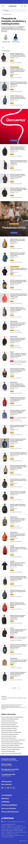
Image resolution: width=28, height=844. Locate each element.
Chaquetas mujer (6, 41)
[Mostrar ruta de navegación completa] (1, 14)
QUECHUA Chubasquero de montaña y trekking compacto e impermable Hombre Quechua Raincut (17, 70)
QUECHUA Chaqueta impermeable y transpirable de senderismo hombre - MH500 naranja (18, 295)
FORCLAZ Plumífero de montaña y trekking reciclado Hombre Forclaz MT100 (18, 480)
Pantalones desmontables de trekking (10, 745)
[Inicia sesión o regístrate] (22, 6)
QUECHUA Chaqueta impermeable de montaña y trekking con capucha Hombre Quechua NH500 (18, 189)
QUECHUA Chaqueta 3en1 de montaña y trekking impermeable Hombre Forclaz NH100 (18, 309)
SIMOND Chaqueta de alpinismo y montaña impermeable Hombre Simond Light (18, 535)
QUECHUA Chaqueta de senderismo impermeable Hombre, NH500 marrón (18, 426)
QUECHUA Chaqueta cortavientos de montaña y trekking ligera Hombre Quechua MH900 (18, 411)
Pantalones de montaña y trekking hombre (11, 732)
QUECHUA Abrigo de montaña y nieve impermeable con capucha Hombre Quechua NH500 (18, 175)
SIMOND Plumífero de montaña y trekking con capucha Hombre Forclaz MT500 (17, 254)
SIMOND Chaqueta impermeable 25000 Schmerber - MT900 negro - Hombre (18, 506)
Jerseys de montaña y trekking (8, 724)
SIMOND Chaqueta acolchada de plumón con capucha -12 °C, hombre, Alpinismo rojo (18, 549)
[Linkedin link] (14, 788)
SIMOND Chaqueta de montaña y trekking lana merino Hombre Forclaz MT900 (17, 617)
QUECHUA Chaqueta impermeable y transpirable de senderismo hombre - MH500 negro (18, 162)
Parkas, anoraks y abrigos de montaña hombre (12, 717)
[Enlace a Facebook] (2, 788)
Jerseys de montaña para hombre (9, 730)
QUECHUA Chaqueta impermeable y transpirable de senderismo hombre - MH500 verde (18, 83)
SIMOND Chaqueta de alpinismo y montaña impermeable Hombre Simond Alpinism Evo (18, 399)
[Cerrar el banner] (26, 2)
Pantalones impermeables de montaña (10, 741)
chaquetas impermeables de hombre (10, 706)
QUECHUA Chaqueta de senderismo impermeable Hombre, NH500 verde (18, 453)
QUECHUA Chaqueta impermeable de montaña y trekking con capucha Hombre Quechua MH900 (18, 578)
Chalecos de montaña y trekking (9, 728)
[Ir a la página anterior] (8, 688)
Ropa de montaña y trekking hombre (9, 726)
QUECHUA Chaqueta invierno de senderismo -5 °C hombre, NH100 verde (18, 591)
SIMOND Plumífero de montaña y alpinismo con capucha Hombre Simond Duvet (17, 240)
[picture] (4, 57)
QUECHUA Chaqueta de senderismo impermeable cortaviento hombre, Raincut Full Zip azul (18, 646)
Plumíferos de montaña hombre (8, 738)
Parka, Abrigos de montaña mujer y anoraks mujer (13, 740)
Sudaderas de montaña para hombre (9, 719)
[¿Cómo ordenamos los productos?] (2, 50)
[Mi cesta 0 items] (25, 6)
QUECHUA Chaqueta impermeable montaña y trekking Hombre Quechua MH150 (18, 440)
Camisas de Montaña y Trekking (8, 736)
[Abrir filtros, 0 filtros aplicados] (3, 47)
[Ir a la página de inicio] (12, 6)
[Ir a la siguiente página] (19, 688)
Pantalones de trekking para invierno (10, 734)
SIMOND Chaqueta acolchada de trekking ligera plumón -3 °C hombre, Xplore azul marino (18, 564)
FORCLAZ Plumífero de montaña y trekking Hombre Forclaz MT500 (18, 492)
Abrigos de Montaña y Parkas (8, 720)
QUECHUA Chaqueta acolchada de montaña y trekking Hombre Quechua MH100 (18, 631)
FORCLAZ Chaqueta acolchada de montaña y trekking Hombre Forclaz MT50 (18, 269)
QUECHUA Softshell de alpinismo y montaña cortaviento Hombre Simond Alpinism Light (18, 673)
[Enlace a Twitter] (5, 788)
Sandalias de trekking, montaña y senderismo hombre (14, 747)
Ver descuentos (14, 140)
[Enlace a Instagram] (11, 788)
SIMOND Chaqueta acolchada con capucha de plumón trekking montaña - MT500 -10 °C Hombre (18, 148)
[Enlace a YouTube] (8, 788)
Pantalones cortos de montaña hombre (10, 749)
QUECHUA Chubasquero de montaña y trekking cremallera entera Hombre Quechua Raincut (17, 55)
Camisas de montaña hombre (8, 751)
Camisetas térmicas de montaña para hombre (12, 743)
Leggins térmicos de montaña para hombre (11, 753)
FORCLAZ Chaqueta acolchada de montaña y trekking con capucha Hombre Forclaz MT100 (18, 355)
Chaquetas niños (16, 41)
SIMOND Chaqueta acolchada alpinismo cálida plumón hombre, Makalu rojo (18, 604)
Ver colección (14, 232)
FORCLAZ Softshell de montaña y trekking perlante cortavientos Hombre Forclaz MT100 (18, 339)
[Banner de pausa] (24, 2)
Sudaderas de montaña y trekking (9, 722)
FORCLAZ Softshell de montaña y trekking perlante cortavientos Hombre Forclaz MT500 (18, 324)
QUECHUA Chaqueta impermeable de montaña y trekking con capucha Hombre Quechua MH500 (18, 467)
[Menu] (2, 6)
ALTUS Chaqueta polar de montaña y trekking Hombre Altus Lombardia (18, 660)
